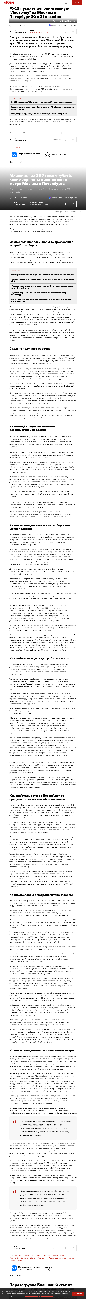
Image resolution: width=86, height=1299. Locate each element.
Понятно (78, 1294)
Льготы (12, 1056)
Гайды (20, 1260)
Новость (18, 147)
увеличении (58, 1225)
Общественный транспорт (57, 1258)
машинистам (67, 1074)
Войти (77, 3)
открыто (70, 901)
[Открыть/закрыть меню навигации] (66, 2)
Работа (12, 1260)
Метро (32, 1258)
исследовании (38, 1204)
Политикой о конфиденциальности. (39, 1296)
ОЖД (33, 59)
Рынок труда (14, 1258)
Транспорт (41, 1258)
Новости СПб (28, 1255)
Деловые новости (58, 1255)
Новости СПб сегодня (42, 1255)
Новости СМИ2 (15, 162)
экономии (29, 1156)
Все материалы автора (39, 32)
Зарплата (24, 1258)
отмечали (24, 1135)
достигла (42, 1216)
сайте (34, 363)
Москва (71, 1258)
